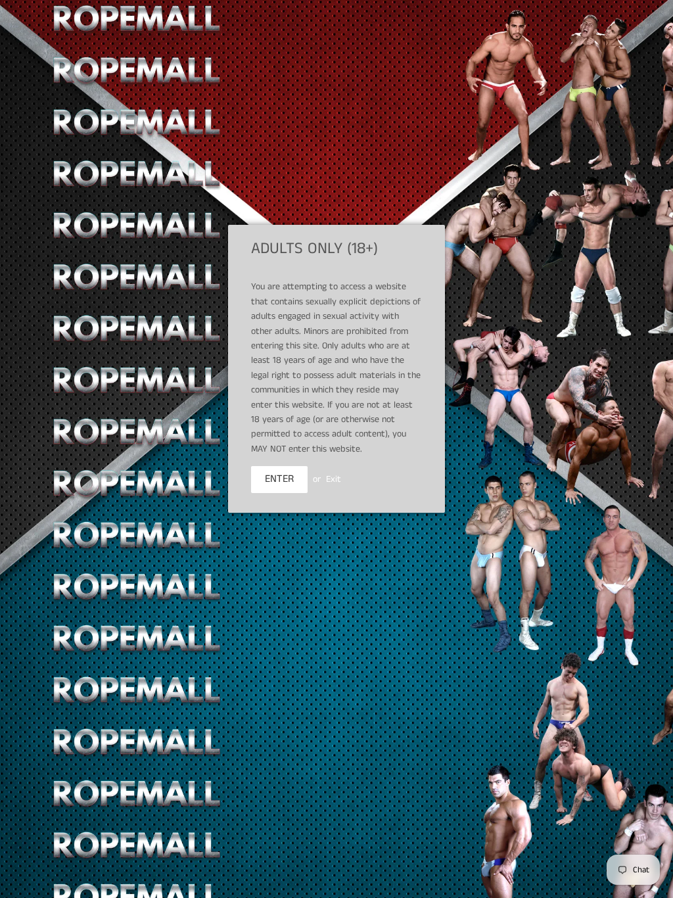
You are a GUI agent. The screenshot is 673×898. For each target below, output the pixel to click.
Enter (279, 478)
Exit (333, 479)
